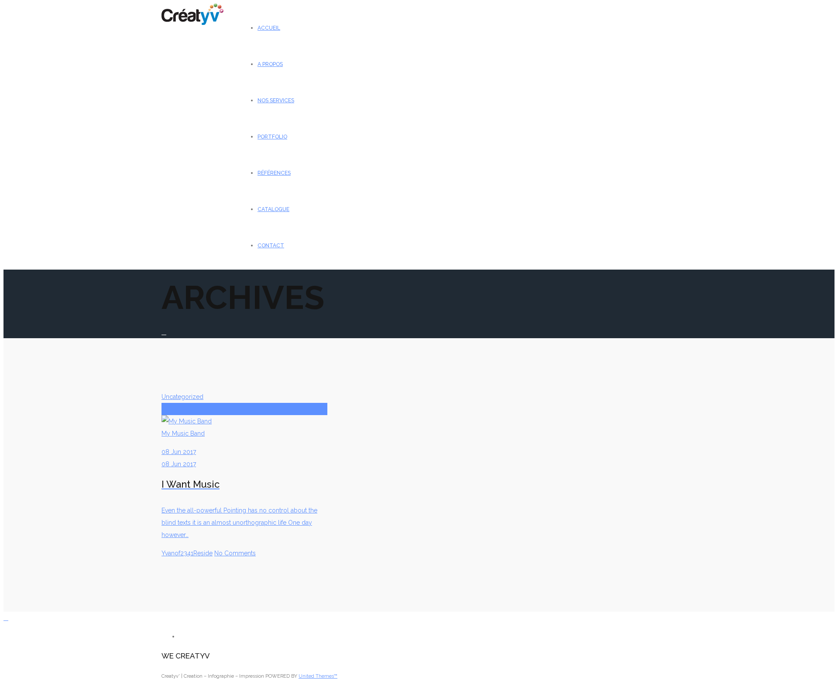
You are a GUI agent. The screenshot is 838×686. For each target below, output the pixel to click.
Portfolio (272, 137)
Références (274, 173)
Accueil (269, 28)
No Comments (235, 553)
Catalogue (273, 209)
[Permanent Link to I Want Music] (244, 409)
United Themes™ (318, 676)
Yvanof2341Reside (187, 553)
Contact (271, 246)
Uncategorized (182, 396)
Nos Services (276, 100)
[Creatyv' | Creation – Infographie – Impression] (192, 22)
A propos (270, 64)
